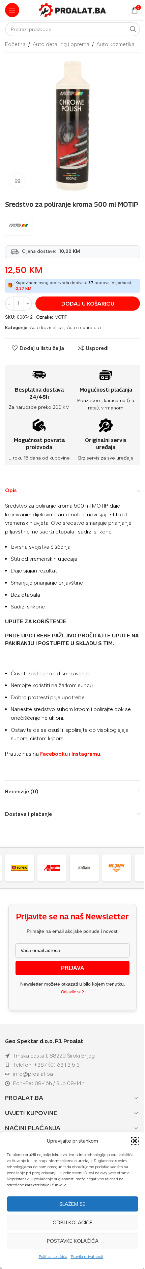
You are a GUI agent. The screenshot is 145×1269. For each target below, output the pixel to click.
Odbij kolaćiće (73, 1223)
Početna (15, 44)
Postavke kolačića (72, 1241)
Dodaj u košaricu (87, 304)
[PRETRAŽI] (133, 29)
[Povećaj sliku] (17, 181)
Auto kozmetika (115, 44)
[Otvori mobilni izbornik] (12, 10)
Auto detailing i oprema (61, 44)
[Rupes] (120, 868)
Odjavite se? (72, 992)
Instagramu (85, 754)
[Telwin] (22, 868)
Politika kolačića (53, 1256)
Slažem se (72, 1204)
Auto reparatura (84, 327)
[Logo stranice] (72, 9)
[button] (135, 1141)
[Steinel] (55, 868)
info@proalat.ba (33, 1074)
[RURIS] (87, 868)
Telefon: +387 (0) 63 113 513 (46, 1065)
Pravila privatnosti (87, 1256)
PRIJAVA (72, 968)
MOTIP (61, 317)
